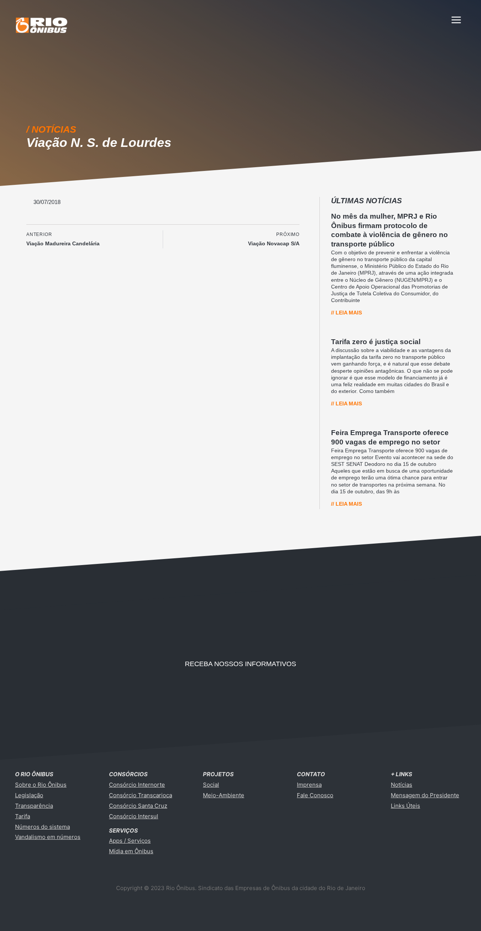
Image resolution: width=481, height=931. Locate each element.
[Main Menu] (456, 20)
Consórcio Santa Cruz (138, 805)
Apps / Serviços (130, 840)
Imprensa (309, 784)
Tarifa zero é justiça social (375, 342)
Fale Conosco (315, 795)
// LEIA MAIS (346, 313)
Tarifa (22, 816)
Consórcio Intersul (133, 816)
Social (211, 784)
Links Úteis (405, 805)
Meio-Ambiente (223, 795)
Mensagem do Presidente (425, 795)
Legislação (29, 795)
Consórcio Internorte (137, 784)
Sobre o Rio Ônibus (41, 784)
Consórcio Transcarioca (140, 795)
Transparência (34, 805)
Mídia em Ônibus (131, 851)
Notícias (401, 784)
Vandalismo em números (47, 836)
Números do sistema (42, 826)
